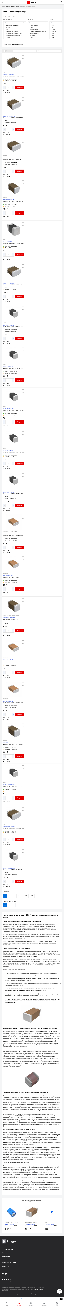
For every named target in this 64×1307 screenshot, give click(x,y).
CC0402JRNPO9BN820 (8, 492)
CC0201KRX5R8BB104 (8, 241)
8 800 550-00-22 (9, 1262)
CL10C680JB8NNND (8, 701)
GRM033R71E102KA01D (9, 158)
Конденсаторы (15, 6)
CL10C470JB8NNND (8, 534)
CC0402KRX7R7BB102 (8, 408)
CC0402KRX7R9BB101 (8, 450)
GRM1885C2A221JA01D (8, 200)
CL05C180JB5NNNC (8, 659)
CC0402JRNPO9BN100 (8, 325)
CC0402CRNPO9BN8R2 (9, 784)
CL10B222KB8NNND (8, 576)
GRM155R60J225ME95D (9, 617)
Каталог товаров (6, 6)
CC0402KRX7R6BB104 (8, 367)
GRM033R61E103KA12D (8, 826)
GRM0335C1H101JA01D (8, 283)
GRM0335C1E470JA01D (8, 74)
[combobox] (21, 51)
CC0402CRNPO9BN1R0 (9, 868)
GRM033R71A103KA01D (9, 116)
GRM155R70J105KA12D (8, 743)
